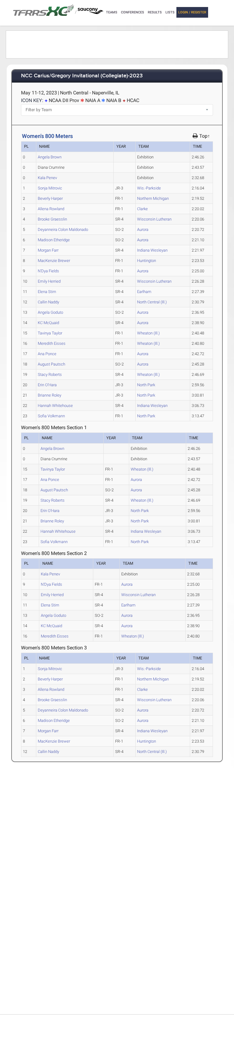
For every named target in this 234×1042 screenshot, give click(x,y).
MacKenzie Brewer (54, 260)
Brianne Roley (49, 395)
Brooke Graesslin (52, 219)
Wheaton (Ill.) (148, 333)
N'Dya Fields (48, 271)
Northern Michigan (153, 198)
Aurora (142, 229)
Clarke (142, 209)
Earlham (144, 291)
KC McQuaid (48, 322)
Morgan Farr (48, 250)
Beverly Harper (50, 198)
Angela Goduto (50, 312)
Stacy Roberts (50, 374)
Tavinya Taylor (50, 333)
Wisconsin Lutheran (154, 219)
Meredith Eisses (52, 343)
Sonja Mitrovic (50, 188)
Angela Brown (50, 157)
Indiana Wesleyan (152, 250)
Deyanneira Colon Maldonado (63, 229)
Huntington (146, 260)
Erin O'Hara (47, 385)
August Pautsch (51, 364)
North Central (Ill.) (152, 302)
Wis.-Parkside (149, 188)
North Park (146, 385)
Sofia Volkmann (51, 416)
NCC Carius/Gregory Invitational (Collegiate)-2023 (82, 75)
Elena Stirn (47, 291)
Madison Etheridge (54, 240)
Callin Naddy (48, 302)
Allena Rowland (51, 209)
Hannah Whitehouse (55, 405)
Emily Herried (49, 281)
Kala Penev (47, 177)
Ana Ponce (47, 353)
